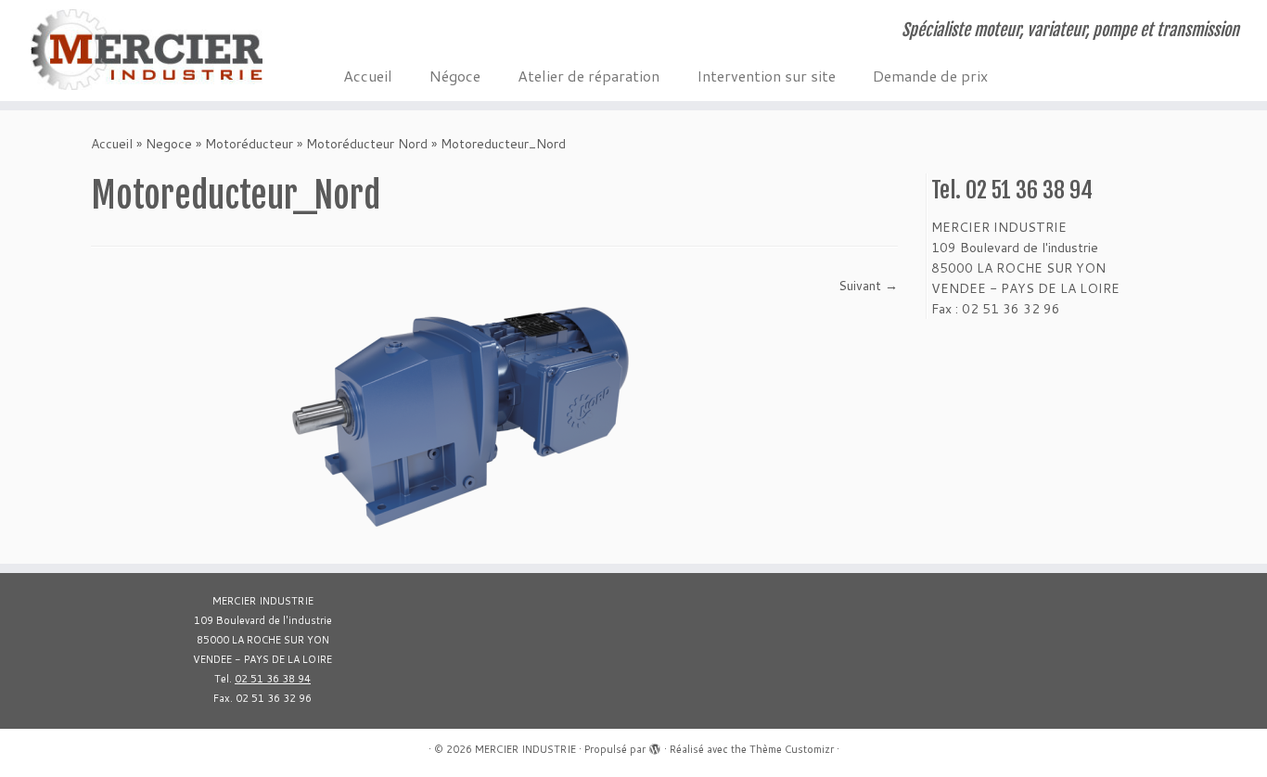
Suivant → (868, 285)
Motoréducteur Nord (367, 143)
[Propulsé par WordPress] (654, 745)
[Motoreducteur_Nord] (465, 409)
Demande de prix (930, 75)
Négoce (454, 75)
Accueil (367, 75)
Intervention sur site (766, 75)
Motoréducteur (249, 143)
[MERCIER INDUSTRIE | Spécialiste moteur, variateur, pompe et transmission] (146, 49)
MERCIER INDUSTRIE (525, 749)
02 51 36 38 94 (273, 678)
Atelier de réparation (588, 75)
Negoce (169, 143)
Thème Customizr (791, 749)
